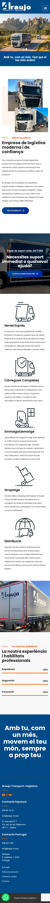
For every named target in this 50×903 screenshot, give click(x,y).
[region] (25, 32)
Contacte (5, 881)
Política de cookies (9, 877)
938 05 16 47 (8, 810)
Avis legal (6, 867)
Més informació (14, 211)
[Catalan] (3, 794)
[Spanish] (10, 794)
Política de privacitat (10, 872)
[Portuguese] (7, 794)
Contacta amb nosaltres (24, 274)
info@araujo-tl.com (10, 816)
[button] (23, 49)
